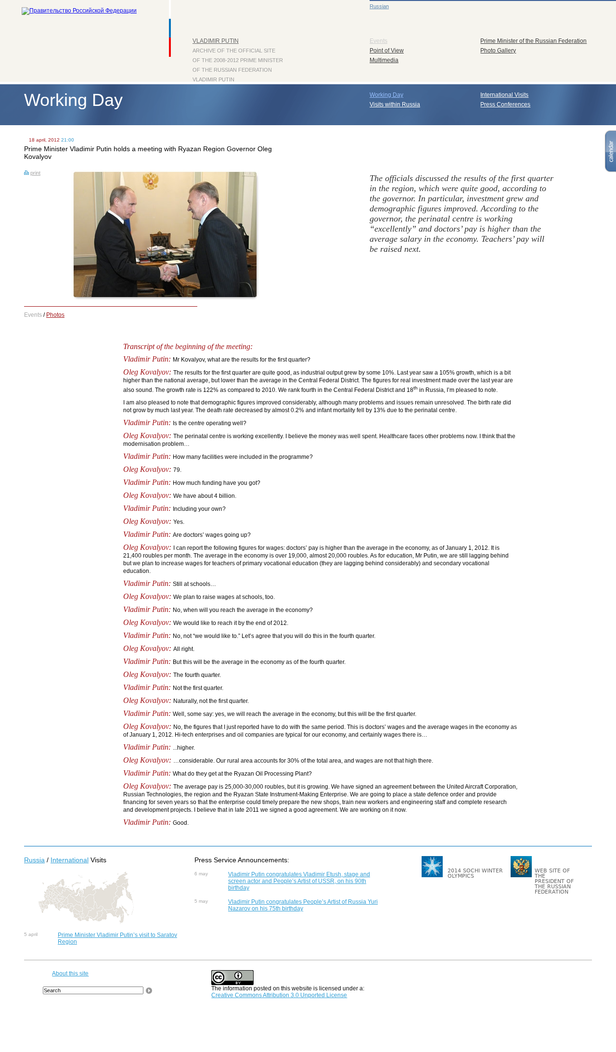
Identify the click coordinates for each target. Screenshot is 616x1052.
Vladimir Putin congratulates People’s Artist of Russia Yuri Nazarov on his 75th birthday (303, 905)
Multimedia (384, 60)
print (35, 173)
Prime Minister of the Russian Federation (533, 41)
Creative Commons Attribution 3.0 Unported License (279, 995)
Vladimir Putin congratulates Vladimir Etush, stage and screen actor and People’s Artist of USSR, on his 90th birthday (299, 881)
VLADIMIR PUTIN (215, 41)
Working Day (386, 94)
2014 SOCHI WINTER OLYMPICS (475, 873)
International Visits (504, 94)
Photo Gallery (498, 50)
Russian (379, 6)
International (70, 860)
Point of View (387, 50)
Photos (55, 315)
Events (378, 41)
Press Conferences (505, 104)
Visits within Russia (395, 104)
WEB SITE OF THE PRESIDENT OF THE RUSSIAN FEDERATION (554, 881)
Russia (34, 860)
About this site (70, 973)
